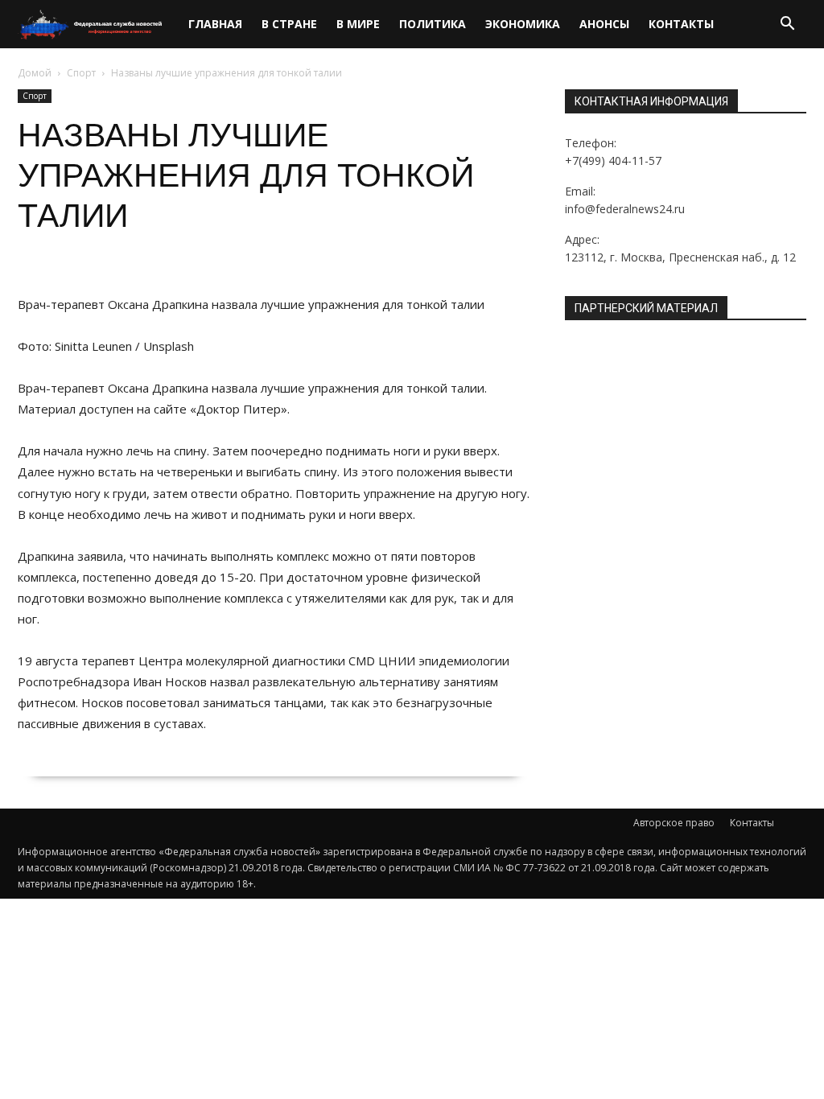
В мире (358, 23)
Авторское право (674, 822)
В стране (289, 23)
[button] (787, 25)
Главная (215, 23)
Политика (432, 23)
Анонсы (604, 23)
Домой (35, 73)
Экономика (522, 23)
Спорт (81, 73)
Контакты (681, 23)
